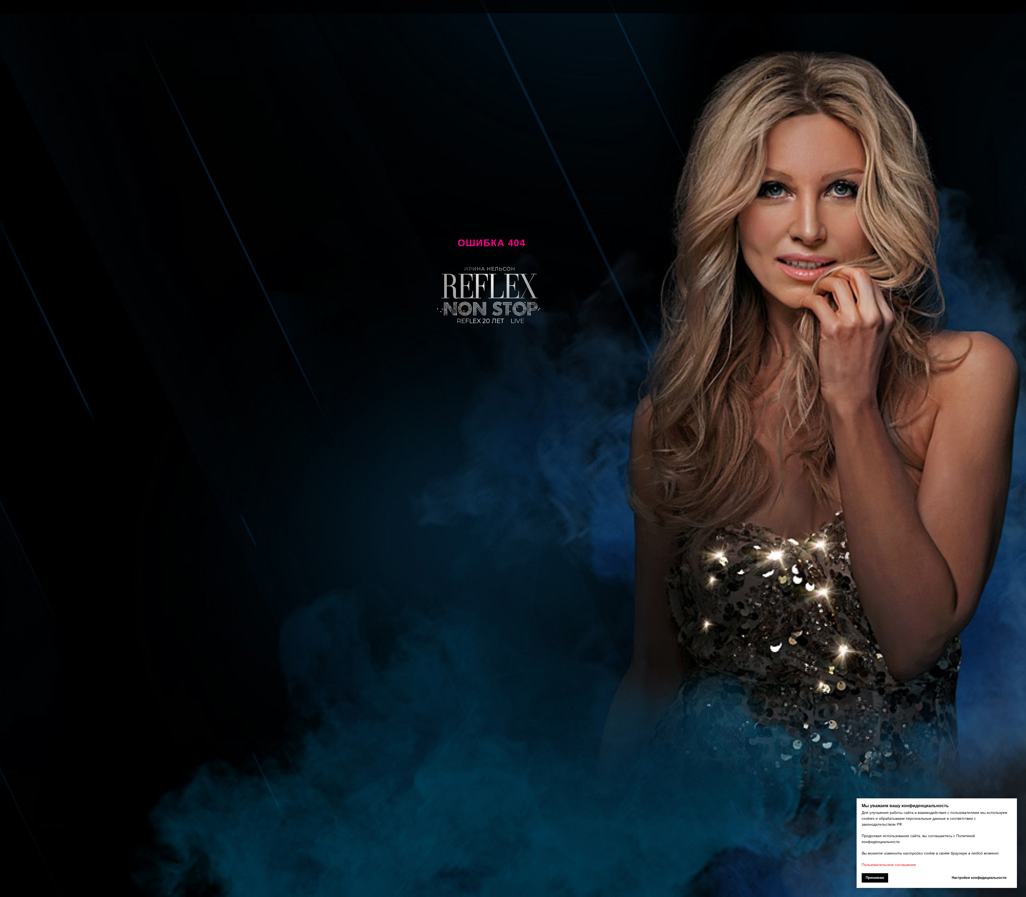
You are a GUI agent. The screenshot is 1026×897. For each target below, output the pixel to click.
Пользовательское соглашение (889, 865)
